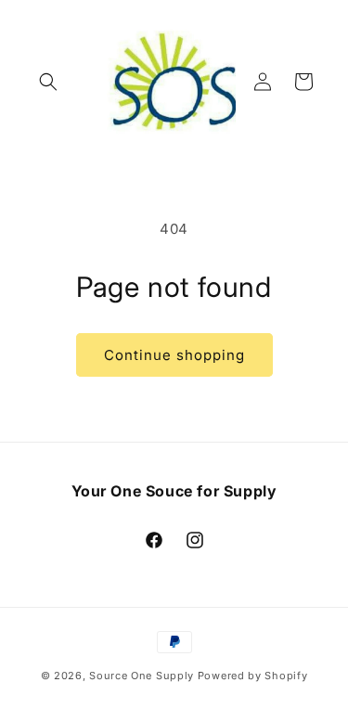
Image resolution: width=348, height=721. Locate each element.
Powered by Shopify (253, 675)
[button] (48, 81)
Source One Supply (141, 675)
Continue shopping (174, 355)
